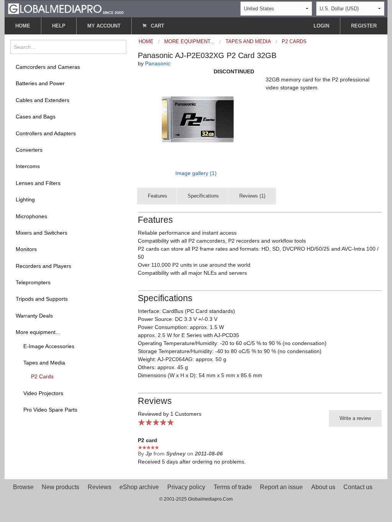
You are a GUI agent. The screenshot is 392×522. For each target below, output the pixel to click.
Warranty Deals (34, 316)
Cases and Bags (36, 116)
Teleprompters (33, 282)
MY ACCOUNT (104, 26)
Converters (29, 150)
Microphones (31, 216)
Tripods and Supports (42, 299)
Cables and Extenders (42, 100)
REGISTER (364, 26)
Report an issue (281, 487)
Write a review (355, 418)
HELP (58, 26)
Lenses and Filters (38, 183)
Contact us (357, 487)
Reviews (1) (252, 196)
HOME (22, 26)
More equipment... (38, 332)
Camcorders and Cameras (48, 67)
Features (157, 196)
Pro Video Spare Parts (50, 410)
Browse (23, 487)
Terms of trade (233, 487)
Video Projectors (43, 393)
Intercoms (28, 166)
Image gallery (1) (196, 173)
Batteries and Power (40, 83)
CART (156, 26)
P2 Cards (42, 376)
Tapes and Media (44, 363)
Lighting (25, 199)
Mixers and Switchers (41, 233)
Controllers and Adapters (46, 133)
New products (60, 487)
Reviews (99, 487)
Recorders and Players (43, 266)
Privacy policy (186, 487)
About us (323, 487)
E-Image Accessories (48, 346)
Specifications (203, 196)
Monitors (26, 249)
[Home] (66, 8)
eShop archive (139, 487)
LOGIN (321, 26)
